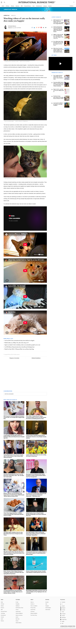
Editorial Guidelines (36, 358)
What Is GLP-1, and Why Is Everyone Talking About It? (58, 90)
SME (22, 6)
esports (17, 617)
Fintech (17, 620)
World (3, 6)
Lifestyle (45, 6)
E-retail (17, 602)
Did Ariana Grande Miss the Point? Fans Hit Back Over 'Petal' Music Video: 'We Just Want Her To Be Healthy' (14, 475)
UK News (7, 6)
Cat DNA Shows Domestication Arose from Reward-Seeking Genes (19, 347)
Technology (3, 613)
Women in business (19, 615)
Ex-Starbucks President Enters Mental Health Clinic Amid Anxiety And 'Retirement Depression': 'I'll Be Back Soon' (36, 495)
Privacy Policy (33, 607)
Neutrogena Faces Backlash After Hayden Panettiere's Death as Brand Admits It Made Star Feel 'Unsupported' (36, 475)
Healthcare (17, 605)
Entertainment (39, 6)
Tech (33, 6)
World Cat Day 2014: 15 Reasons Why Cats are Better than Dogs (19, 349)
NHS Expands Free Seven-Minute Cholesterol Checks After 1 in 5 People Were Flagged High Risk (14, 417)
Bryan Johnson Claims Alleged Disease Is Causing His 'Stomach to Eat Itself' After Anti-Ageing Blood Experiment (14, 572)
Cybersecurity (18, 611)
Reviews (50, 6)
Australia (46, 602)
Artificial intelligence (19, 613)
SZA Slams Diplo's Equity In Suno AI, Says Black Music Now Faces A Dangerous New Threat (13, 534)
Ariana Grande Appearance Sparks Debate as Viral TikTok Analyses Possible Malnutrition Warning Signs (36, 553)
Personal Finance (27, 6)
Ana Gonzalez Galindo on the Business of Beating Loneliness (58, 104)
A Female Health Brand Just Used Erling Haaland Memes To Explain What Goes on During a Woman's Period (13, 592)
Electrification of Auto (19, 607)
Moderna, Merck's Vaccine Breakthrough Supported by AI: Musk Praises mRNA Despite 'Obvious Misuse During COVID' (14, 495)
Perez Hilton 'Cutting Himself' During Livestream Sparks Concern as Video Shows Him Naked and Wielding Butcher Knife (36, 417)
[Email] (43, 27)
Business (17, 6)
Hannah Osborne (12, 26)
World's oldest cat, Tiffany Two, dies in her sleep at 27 (17, 342)
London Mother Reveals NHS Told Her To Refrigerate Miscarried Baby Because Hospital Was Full (14, 437)
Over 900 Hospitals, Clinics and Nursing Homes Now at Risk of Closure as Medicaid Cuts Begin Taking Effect (35, 534)
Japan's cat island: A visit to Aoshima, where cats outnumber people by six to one (22, 344)
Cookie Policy (33, 609)
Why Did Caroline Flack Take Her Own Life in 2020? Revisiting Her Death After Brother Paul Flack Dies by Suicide (14, 553)
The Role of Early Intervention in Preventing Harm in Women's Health (58, 97)
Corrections (32, 611)
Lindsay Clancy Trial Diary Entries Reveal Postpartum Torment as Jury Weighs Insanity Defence (36, 437)
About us (32, 602)
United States (47, 609)
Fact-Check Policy (34, 615)
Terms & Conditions (34, 605)
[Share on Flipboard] (39, 27)
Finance (17, 609)
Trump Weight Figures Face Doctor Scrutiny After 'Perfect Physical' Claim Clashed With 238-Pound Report (13, 456)
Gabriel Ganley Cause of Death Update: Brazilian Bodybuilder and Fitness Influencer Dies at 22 (36, 514)
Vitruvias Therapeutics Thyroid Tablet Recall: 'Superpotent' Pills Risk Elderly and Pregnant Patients (57, 29)
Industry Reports (18, 622)
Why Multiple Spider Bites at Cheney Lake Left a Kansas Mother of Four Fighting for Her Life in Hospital (36, 592)
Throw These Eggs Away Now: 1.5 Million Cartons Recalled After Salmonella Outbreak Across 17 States (13, 514)
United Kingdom (48, 607)
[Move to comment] (46, 27)
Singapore (47, 605)
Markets (12, 6)
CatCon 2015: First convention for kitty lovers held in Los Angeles (19, 340)
